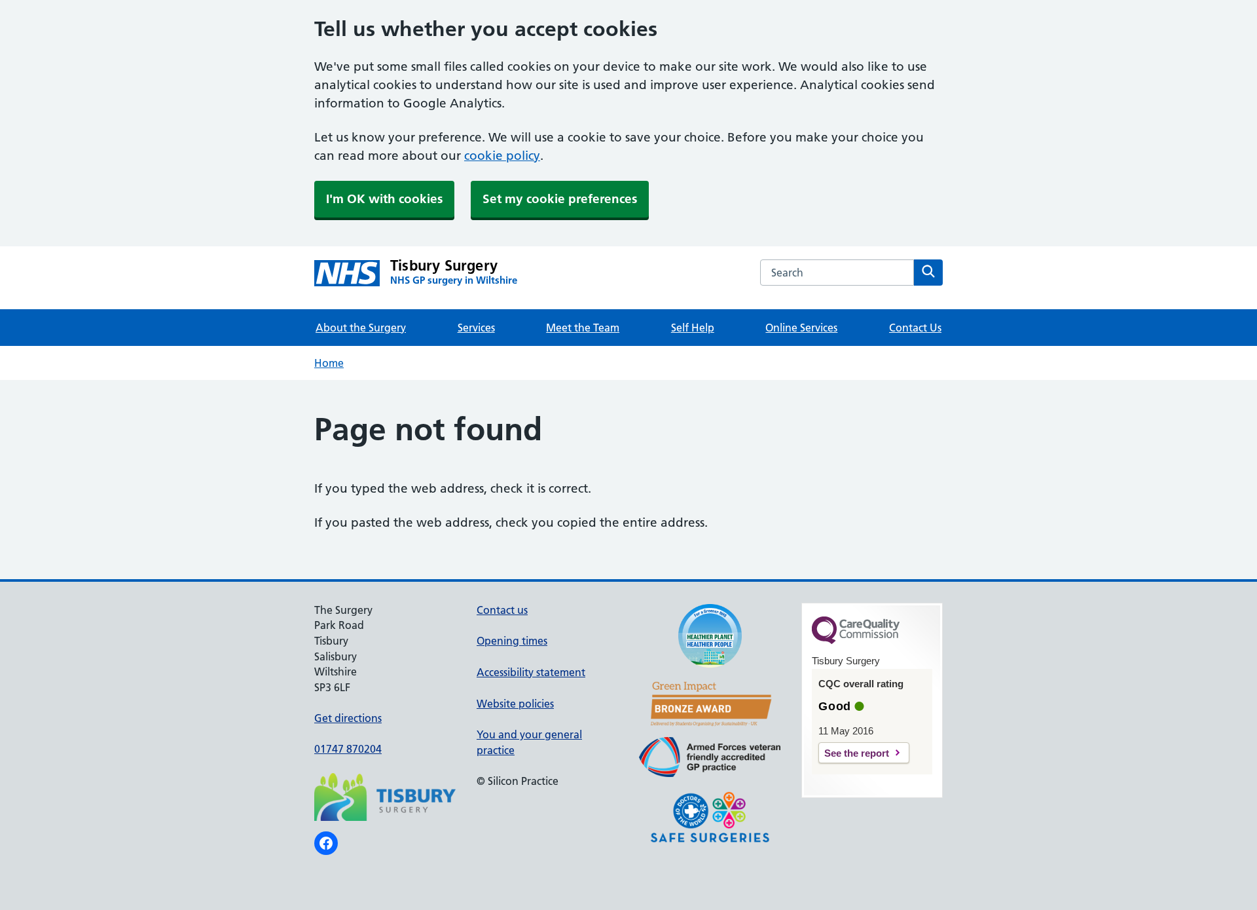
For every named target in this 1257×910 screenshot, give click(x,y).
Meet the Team (582, 327)
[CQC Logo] (856, 640)
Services (476, 327)
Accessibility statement (531, 672)
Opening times (512, 640)
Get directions (348, 718)
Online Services (801, 327)
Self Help (692, 327)
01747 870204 (348, 748)
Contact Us (915, 327)
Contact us (502, 609)
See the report (856, 753)
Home (329, 363)
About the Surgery (361, 327)
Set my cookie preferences (560, 198)
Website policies (515, 703)
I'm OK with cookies (384, 198)
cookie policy (502, 155)
